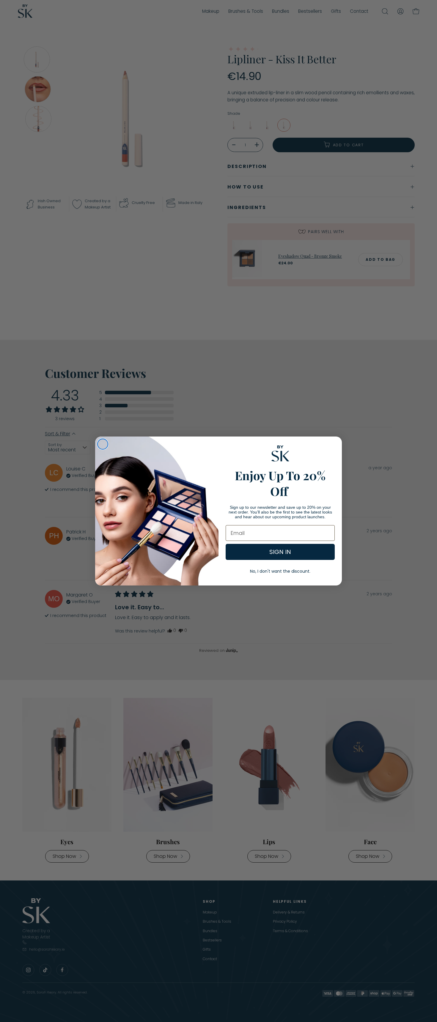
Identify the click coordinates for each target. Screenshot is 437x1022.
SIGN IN (280, 552)
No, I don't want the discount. (280, 571)
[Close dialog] (103, 444)
